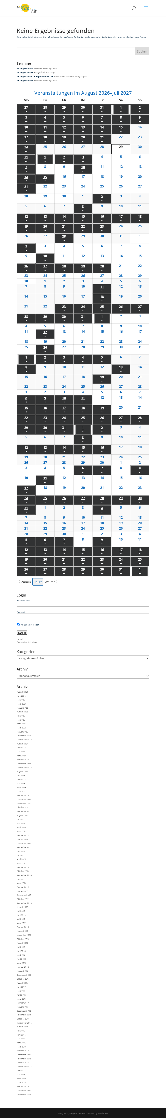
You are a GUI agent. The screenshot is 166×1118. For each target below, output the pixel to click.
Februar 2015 (23, 1086)
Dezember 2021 (24, 843)
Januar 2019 (22, 930)
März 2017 (22, 998)
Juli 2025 (21, 715)
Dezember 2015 (24, 1054)
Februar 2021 (23, 867)
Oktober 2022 (23, 807)
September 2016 (24, 1022)
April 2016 (21, 1042)
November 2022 (24, 803)
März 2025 (22, 727)
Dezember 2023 (24, 763)
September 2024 (24, 739)
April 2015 (21, 1078)
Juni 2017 (21, 986)
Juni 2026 (21, 695)
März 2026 (22, 703)
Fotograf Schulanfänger (45, 72)
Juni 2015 (21, 1070)
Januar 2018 (22, 970)
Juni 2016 (21, 1034)
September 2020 (24, 875)
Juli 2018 (21, 946)
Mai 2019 (21, 918)
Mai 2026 (21, 699)
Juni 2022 (21, 819)
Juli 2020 (21, 879)
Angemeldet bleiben (30, 624)
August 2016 (22, 1026)
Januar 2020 (22, 891)
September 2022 (24, 811)
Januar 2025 (22, 731)
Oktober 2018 (23, 938)
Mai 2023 (21, 783)
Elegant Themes (77, 1113)
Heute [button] (37, 582)
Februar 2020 (23, 887)
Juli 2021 (21, 851)
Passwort (21, 612)
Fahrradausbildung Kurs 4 (45, 68)
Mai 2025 (21, 719)
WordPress (103, 1113)
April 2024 (21, 755)
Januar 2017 (22, 1006)
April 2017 (21, 994)
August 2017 (22, 982)
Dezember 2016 (24, 1010)
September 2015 (24, 1066)
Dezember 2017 (24, 974)
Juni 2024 (21, 747)
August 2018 (22, 942)
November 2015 (24, 1058)
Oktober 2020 (23, 871)
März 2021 (22, 863)
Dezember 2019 (24, 894)
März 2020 (22, 883)
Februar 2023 (23, 795)
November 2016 (24, 1014)
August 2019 (22, 906)
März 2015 (22, 1082)
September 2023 (24, 767)
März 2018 (22, 962)
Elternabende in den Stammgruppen (70, 76)
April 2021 (21, 859)
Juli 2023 (21, 775)
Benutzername (23, 600)
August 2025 (22, 711)
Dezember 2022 (24, 799)
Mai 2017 (21, 990)
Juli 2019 (21, 910)
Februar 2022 (23, 835)
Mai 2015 (21, 1074)
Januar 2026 (22, 707)
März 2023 (22, 791)
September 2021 (24, 847)
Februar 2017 (23, 1002)
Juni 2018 (21, 950)
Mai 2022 (21, 823)
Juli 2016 (21, 1030)
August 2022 (22, 815)
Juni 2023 (21, 779)
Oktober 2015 (23, 1062)
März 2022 (22, 831)
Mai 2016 (21, 1038)
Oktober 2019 (23, 899)
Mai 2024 (21, 751)
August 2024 (22, 743)
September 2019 (24, 903)
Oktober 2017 (23, 978)
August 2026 (22, 691)
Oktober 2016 (23, 1018)
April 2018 (21, 958)
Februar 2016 (23, 1050)
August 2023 (22, 771)
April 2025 (21, 723)
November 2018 (24, 934)
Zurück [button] (26, 582)
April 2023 (21, 787)
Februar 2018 (23, 966)
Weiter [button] (50, 582)
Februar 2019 (23, 926)
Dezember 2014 (24, 1090)
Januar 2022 (22, 839)
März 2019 (22, 922)
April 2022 (21, 827)
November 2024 (24, 735)
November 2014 (24, 1094)
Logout (20, 638)
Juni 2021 (21, 855)
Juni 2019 (21, 915)
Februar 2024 (23, 759)
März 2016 (22, 1046)
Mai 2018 (21, 954)
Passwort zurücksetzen (27, 642)
